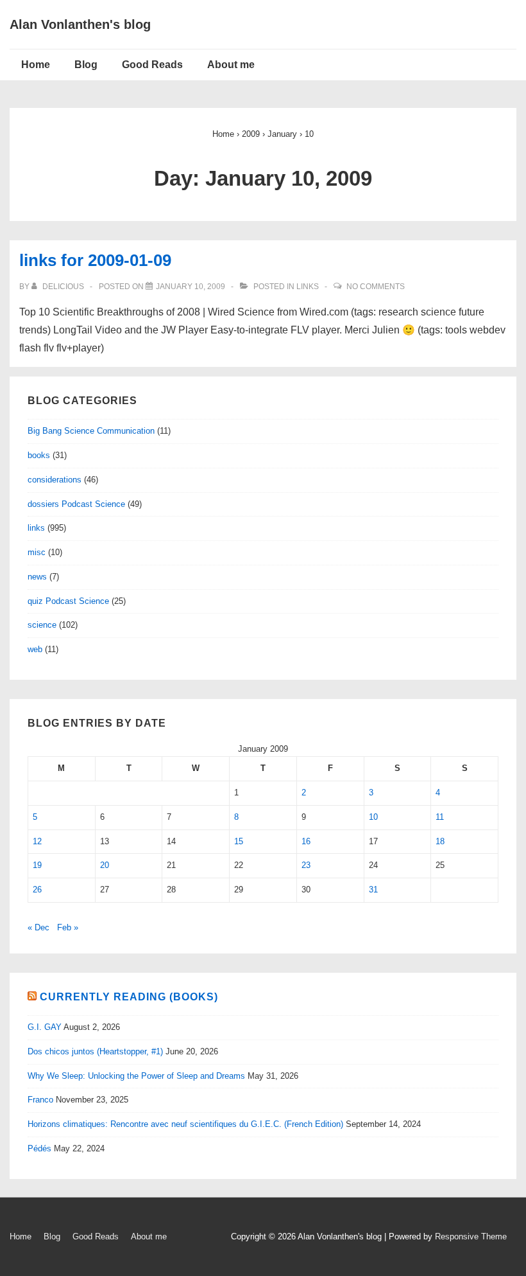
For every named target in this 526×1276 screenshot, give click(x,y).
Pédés (39, 1148)
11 (440, 817)
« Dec (38, 927)
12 (37, 841)
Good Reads (152, 64)
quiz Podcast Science (68, 601)
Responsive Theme (471, 1236)
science (42, 625)
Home (35, 64)
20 (104, 865)
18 (440, 841)
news (37, 576)
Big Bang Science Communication (91, 431)
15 (238, 841)
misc (37, 552)
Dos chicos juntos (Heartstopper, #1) (95, 1051)
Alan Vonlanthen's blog (80, 24)
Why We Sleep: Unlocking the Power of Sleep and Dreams (136, 1076)
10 (373, 817)
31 (373, 889)
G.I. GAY (45, 1027)
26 (37, 889)
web (35, 649)
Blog (86, 64)
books (39, 455)
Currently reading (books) (129, 996)
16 (305, 841)
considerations (54, 479)
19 (37, 865)
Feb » (67, 927)
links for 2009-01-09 (95, 260)
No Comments (375, 286)
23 (305, 865)
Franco (40, 1099)
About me (231, 64)
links (307, 286)
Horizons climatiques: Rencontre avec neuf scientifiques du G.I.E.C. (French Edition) (185, 1124)
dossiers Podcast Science (76, 504)
